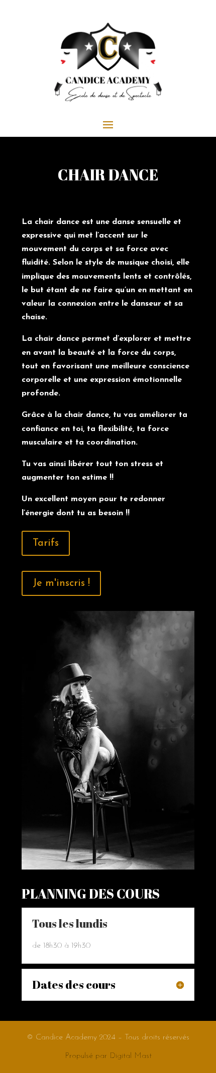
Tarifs (46, 543)
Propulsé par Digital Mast (108, 1056)
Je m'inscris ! (61, 583)
